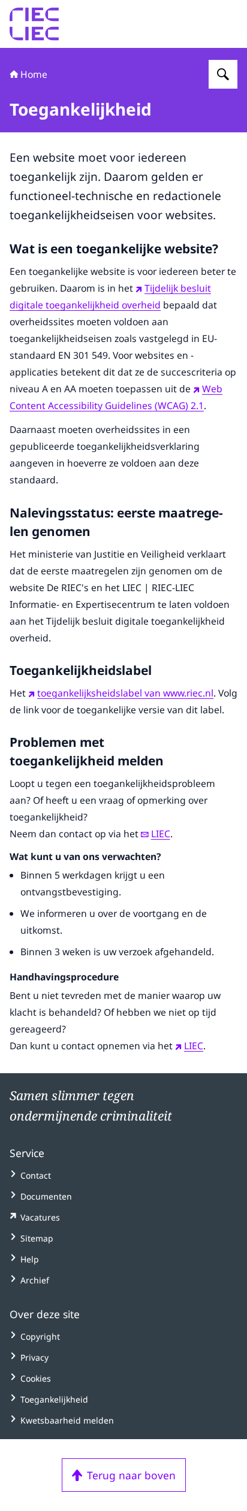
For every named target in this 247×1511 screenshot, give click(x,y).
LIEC (160, 833)
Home (33, 74)
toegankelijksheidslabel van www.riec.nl (125, 693)
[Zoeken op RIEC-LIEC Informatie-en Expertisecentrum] (223, 74)
